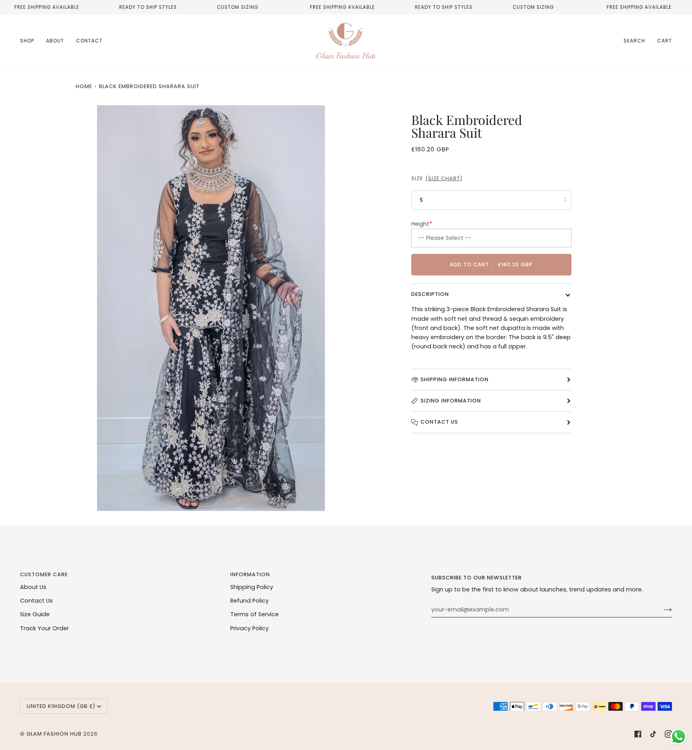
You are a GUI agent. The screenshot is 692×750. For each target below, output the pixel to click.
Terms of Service (254, 614)
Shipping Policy (251, 587)
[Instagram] (668, 734)
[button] (30, 40)
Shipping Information (454, 379)
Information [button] (250, 574)
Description (430, 294)
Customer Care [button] (44, 574)
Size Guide (35, 614)
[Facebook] (638, 734)
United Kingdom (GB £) (61, 706)
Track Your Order (44, 628)
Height (421, 224)
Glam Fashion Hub (54, 733)
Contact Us (439, 421)
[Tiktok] (653, 734)
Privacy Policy (249, 628)
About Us (33, 587)
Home (84, 86)
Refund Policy (249, 601)
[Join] (661, 609)
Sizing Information (450, 400)
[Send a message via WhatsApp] (678, 736)
